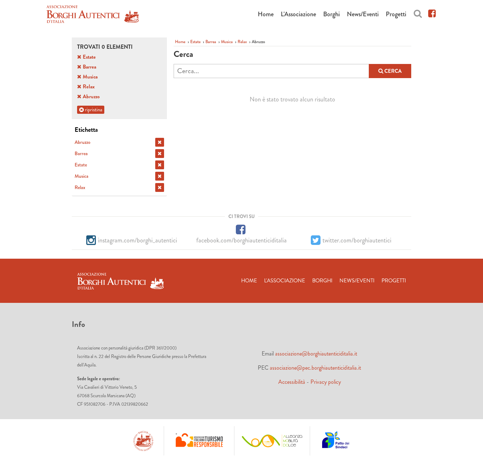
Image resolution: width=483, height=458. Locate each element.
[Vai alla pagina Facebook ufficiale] (432, 12)
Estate (195, 42)
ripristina (93, 109)
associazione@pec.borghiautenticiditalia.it (315, 368)
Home (266, 14)
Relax (242, 42)
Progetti (396, 14)
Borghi (331, 14)
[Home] (92, 15)
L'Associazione (298, 14)
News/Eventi (363, 14)
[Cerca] (418, 12)
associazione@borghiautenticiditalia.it (316, 354)
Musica (227, 42)
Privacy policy (325, 382)
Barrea (210, 42)
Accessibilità (291, 382)
